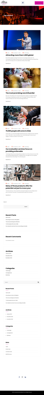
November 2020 (9, 257)
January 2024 (8, 253)
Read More (8, 63)
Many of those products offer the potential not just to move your (19, 187)
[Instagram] (22, 377)
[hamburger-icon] (23, 2)
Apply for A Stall (39, 2)
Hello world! (8, 217)
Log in (7, 346)
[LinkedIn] (25, 377)
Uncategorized (9, 272)
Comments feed (9, 351)
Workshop (9, 335)
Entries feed (8, 349)
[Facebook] (19, 377)
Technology (26, 52)
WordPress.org (8, 354)
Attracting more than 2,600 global (19, 55)
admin (8, 52)
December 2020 (9, 255)
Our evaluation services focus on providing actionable (19, 150)
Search (5, 201)
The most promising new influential (20, 93)
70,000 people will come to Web (18, 131)
